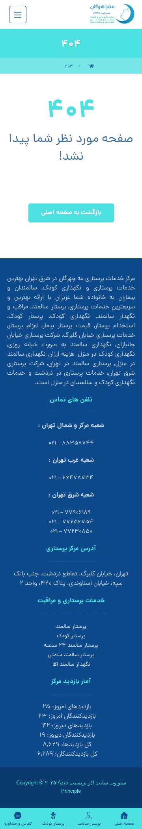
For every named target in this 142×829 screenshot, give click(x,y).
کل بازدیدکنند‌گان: (75, 754)
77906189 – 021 (71, 513)
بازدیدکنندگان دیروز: (70, 735)
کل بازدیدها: (76, 745)
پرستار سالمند (71, 627)
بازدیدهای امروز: (71, 707)
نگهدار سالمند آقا (71, 665)
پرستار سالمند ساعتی (71, 655)
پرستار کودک (71, 636)
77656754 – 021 (71, 522)
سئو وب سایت (110, 783)
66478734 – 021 (71, 478)
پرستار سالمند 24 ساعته (71, 646)
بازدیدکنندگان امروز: (71, 716)
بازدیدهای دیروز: (71, 726)
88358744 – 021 (71, 443)
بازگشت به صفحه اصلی (71, 213)
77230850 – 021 (71, 532)
